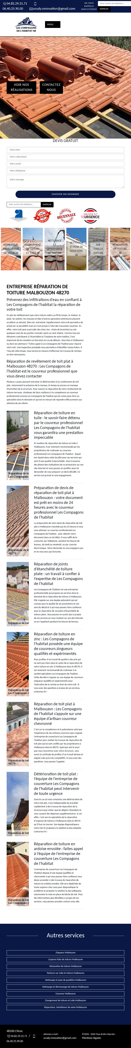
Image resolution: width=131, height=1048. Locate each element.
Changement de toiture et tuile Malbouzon (65, 1000)
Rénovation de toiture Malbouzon (65, 966)
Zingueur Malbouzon (65, 952)
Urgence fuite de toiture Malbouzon (65, 959)
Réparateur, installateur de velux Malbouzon (65, 1007)
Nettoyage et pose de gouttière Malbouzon (65, 980)
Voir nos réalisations (21, 87)
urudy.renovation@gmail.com (54, 9)
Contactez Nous (51, 87)
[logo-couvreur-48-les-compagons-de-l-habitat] (26, 24)
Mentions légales (91, 1038)
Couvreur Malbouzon (66, 994)
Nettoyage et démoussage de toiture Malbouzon (65, 987)
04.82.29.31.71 (17, 3)
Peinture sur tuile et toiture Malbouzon (65, 973)
